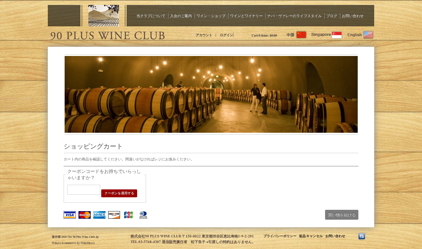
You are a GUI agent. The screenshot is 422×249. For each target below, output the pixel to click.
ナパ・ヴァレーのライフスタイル (294, 15)
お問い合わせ (353, 15)
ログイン (226, 35)
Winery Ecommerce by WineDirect (73, 243)
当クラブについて (151, 15)
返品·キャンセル (311, 236)
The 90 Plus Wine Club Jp (107, 34)
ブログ (331, 15)
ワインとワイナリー (246, 15)
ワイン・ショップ (211, 15)
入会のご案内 (181, 15)
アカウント (204, 35)
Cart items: (264, 35)
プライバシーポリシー (279, 236)
